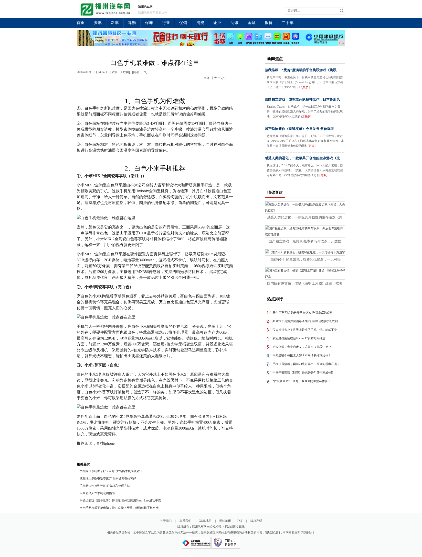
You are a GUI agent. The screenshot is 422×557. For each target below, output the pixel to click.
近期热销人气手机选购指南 (97, 493)
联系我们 (185, 521)
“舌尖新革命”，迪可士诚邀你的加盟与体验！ (302, 381)
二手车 (288, 23)
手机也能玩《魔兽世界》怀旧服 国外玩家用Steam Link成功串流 (120, 500)
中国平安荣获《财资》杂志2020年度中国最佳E (303, 372)
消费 (200, 23)
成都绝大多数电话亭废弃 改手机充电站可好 (108, 478)
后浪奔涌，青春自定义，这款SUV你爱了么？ (302, 347)
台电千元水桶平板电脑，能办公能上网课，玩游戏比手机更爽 (119, 508)
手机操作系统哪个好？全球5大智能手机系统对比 (111, 471)
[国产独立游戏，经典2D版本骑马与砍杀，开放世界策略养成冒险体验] (305, 234)
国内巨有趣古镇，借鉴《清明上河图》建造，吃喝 (304, 283)
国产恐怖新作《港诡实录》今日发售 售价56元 (299, 129)
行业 (166, 23)
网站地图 (225, 521)
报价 (269, 23)
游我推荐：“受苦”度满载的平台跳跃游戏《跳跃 (301, 70)
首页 (80, 23)
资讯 (98, 23)
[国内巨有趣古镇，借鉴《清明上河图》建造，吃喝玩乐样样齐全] (305, 276)
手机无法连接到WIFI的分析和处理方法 (105, 486)
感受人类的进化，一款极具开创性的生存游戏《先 (302, 158)
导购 (132, 23)
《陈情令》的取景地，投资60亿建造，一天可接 (305, 259)
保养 (149, 23)
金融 (251, 23)
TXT (240, 521)
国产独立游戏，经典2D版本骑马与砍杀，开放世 (305, 241)
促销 (183, 23)
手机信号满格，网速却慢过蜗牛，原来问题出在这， (306, 364)
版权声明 (256, 521)
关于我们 (166, 521)
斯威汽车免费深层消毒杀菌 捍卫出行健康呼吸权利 (305, 321)
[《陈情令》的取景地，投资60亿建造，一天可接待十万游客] (305, 252)
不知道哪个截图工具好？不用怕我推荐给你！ (302, 355)
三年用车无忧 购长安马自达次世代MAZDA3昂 (303, 312)
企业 (217, 23)
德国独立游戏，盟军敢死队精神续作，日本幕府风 (302, 99)
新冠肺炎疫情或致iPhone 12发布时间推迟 (299, 338)
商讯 (234, 23)
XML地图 (205, 521)
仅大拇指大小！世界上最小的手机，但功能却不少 (305, 329)
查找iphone (105, 443)
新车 (115, 23)
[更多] (306, 87)
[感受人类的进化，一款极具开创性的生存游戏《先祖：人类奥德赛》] (305, 210)
